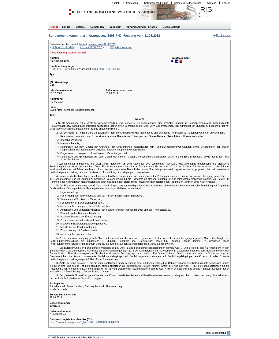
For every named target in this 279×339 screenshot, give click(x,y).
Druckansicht (222, 35)
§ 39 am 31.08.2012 (63, 47)
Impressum (131, 3)
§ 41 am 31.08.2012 (91, 47)
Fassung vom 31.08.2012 (102, 44)
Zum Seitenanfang (216, 332)
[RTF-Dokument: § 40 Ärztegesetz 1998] (176, 61)
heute (82, 44)
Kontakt (114, 3)
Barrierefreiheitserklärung (186, 3)
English (226, 3)
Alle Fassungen (123, 47)
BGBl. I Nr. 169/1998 (61, 69)
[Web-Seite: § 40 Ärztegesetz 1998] (172, 61)
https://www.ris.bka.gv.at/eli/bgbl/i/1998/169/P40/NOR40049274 (84, 322)
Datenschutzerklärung (155, 3)
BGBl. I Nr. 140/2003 (110, 69)
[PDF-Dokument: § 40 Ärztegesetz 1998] (181, 61)
